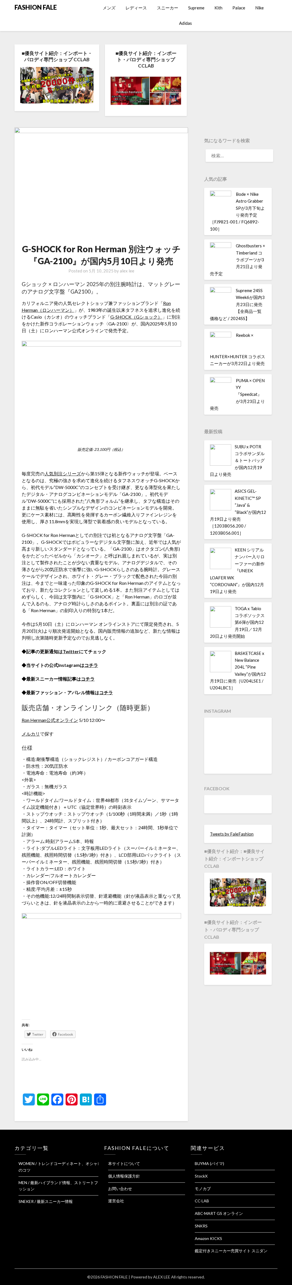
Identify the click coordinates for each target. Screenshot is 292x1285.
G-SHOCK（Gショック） (136, 316)
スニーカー (167, 7)
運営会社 (116, 1200)
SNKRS (201, 1225)
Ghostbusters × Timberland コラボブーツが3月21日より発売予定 (237, 259)
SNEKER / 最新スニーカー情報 (46, 1201)
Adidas (185, 23)
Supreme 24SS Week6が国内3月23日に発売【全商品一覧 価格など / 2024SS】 (237, 304)
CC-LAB (202, 1200)
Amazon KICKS (208, 1238)
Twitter (71, 651)
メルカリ (31, 733)
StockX (201, 1176)
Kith (218, 7)
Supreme (196, 7)
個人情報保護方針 (124, 1176)
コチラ (91, 665)
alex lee (127, 270)
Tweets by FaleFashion (232, 833)
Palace (238, 7)
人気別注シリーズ (62, 473)
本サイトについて (124, 1163)
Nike (259, 7)
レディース (136, 7)
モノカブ (203, 1188)
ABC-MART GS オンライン (219, 1213)
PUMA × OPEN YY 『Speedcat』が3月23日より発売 (237, 394)
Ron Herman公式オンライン (50, 720)
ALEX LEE (161, 1276)
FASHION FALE (36, 7)
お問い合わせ (120, 1188)
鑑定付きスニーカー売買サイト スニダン (231, 1250)
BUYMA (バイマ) (209, 1163)
